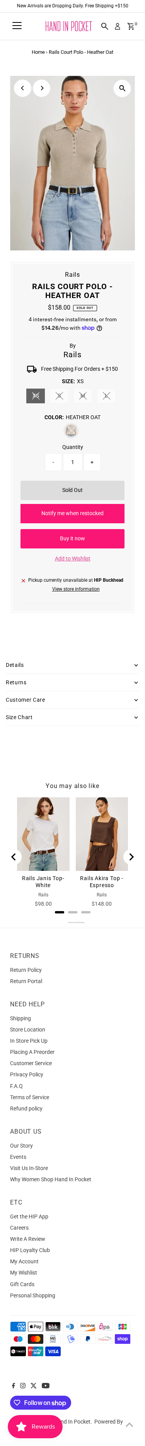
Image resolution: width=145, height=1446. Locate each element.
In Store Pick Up (29, 1041)
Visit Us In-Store (29, 1168)
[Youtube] (45, 1386)
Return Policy (26, 970)
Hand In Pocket (72, 1422)
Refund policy (26, 1108)
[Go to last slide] (14, 857)
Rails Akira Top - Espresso (101, 881)
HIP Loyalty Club (30, 1250)
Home (38, 52)
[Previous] (22, 88)
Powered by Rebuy (72, 922)
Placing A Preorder (32, 1052)
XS (38, 396)
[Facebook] (13, 1386)
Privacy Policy (26, 1074)
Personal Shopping (32, 1295)
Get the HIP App (29, 1216)
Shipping (20, 1018)
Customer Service (31, 1063)
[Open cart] (131, 26)
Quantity (72, 447)
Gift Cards (22, 1284)
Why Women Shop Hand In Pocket (50, 1179)
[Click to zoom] (122, 88)
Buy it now (72, 538)
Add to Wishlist (72, 558)
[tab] (59, 912)
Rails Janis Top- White (43, 881)
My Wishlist (23, 1273)
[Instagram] (22, 1386)
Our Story (21, 1146)
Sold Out (72, 490)
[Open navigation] (17, 26)
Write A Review (27, 1239)
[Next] (41, 88)
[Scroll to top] (129, 1424)
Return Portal (26, 981)
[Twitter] (34, 1386)
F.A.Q (16, 1086)
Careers (19, 1228)
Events (18, 1157)
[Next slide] (131, 857)
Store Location (27, 1029)
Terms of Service (29, 1097)
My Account (24, 1261)
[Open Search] (104, 26)
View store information (76, 589)
